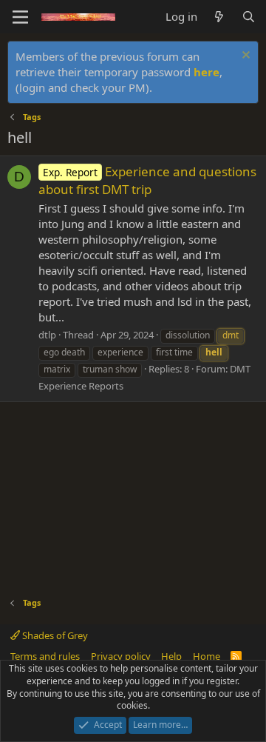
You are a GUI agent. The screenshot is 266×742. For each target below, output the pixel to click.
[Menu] (20, 17)
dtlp (47, 334)
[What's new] (219, 16)
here (206, 71)
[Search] (248, 16)
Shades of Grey (54, 635)
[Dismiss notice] (244, 56)
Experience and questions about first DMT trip (147, 180)
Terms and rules (45, 656)
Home (206, 656)
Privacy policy (121, 656)
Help (171, 656)
